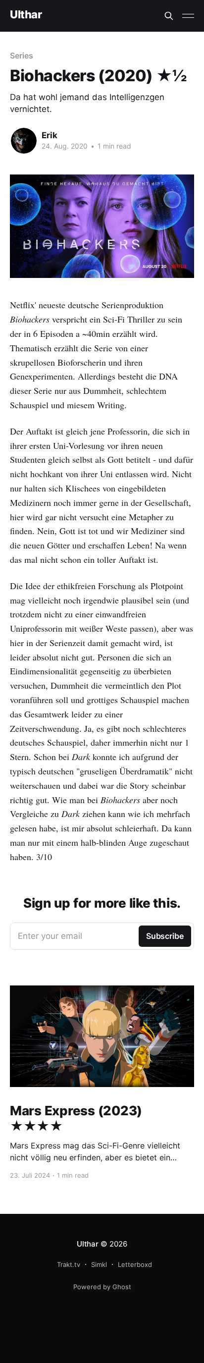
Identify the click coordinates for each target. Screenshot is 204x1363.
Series (21, 55)
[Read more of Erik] (24, 141)
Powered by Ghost (102, 1287)
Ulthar (26, 14)
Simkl (99, 1264)
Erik (49, 135)
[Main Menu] (188, 15)
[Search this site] (169, 16)
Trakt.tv (68, 1264)
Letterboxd (135, 1264)
